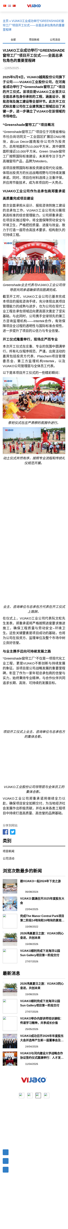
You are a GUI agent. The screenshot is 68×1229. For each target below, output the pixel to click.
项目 (6, 1123)
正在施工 (41, 1116)
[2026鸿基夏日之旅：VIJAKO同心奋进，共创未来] (10, 938)
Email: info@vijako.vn (24, 1151)
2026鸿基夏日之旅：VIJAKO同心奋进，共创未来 (42, 935)
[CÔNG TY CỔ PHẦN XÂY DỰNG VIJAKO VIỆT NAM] (34, 1080)
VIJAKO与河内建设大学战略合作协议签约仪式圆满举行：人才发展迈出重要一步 (42, 1056)
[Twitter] (13, 832)
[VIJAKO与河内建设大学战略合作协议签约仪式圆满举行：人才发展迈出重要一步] (10, 1058)
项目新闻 (34, 39)
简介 (6, 1116)
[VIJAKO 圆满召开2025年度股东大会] (10, 903)
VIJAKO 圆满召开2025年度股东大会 (42, 900)
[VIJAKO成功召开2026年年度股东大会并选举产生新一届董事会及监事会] (10, 1041)
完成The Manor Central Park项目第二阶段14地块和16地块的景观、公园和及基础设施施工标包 (42, 918)
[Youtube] (30, 1095)
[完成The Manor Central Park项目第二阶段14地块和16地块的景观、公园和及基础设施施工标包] (10, 921)
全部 (13, 39)
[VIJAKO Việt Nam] (34, 5)
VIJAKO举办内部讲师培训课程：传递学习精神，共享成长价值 (41, 1020)
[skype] (38, 1095)
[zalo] (46, 1095)
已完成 (40, 1123)
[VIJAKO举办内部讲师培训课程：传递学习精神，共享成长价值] (10, 1023)
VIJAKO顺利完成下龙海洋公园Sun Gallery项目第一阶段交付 (40, 953)
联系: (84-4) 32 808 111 (25, 1160)
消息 (6, 1129)
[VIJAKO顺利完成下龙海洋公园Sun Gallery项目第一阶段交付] (10, 956)
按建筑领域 (43, 1129)
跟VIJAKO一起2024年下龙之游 (40, 881)
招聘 (6, 1136)
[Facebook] (6, 832)
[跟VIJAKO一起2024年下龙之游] (10, 886)
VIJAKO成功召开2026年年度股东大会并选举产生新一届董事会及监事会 (42, 1038)
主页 (6, 20)
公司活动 (55, 39)
